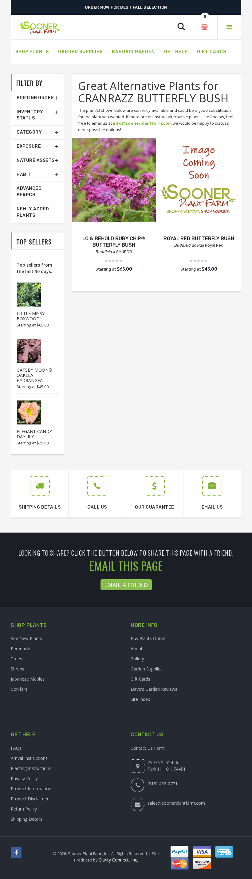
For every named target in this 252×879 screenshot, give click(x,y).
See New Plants (26, 638)
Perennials (21, 648)
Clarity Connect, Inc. (118, 860)
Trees (16, 659)
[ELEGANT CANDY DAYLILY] (26, 412)
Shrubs (17, 669)
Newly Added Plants (33, 212)
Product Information (31, 788)
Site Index (140, 699)
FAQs (16, 748)
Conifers (19, 689)
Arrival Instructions (29, 758)
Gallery (137, 659)
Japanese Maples (28, 679)
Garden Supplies (147, 669)
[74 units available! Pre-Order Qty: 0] (113, 179)
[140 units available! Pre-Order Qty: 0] (199, 179)
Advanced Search (29, 191)
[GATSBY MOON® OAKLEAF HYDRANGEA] (26, 351)
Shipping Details (26, 819)
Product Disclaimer (30, 799)
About (137, 648)
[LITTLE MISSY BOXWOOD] (26, 294)
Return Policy (24, 809)
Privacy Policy (24, 778)
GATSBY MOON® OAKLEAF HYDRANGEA (34, 375)
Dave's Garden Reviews (154, 689)
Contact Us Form (148, 748)
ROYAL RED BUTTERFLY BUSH (198, 238)
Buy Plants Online (148, 638)
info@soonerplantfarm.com (142, 123)
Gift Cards (140, 679)
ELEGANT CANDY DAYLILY (34, 434)
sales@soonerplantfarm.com (176, 803)
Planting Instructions (31, 768)
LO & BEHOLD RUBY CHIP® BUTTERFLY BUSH (113, 242)
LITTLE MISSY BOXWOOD (31, 316)
